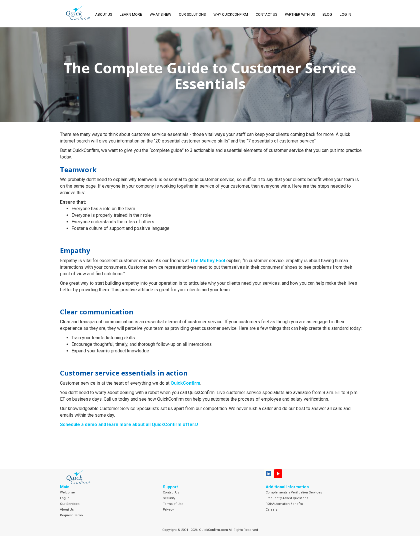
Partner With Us (300, 14)
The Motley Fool (207, 260)
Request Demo (71, 515)
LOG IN (345, 14)
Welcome (67, 492)
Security (169, 498)
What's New (160, 14)
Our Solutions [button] (192, 14)
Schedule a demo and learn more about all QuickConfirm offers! (129, 424)
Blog (327, 14)
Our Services (69, 504)
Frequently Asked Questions (287, 498)
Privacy (168, 509)
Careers (271, 509)
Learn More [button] (131, 14)
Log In (64, 498)
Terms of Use (173, 504)
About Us (67, 509)
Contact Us (266, 14)
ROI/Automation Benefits (284, 504)
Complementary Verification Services (294, 492)
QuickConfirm (185, 383)
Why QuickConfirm (230, 14)
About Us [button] (103, 14)
